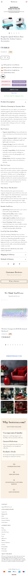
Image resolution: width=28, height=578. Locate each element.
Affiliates (3, 540)
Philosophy (3, 548)
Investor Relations (5, 542)
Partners (3, 544)
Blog (2, 528)
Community (4, 551)
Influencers (3, 538)
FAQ (2, 516)
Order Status (4, 522)
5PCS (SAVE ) (6, 84)
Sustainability (4, 546)
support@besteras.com (6, 507)
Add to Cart (14, 90)
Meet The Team (5, 532)
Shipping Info (4, 514)
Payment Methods (5, 520)
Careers (3, 534)
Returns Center (4, 518)
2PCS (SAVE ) (6, 81)
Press (2, 536)
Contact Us (4, 512)
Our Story (3, 530)
